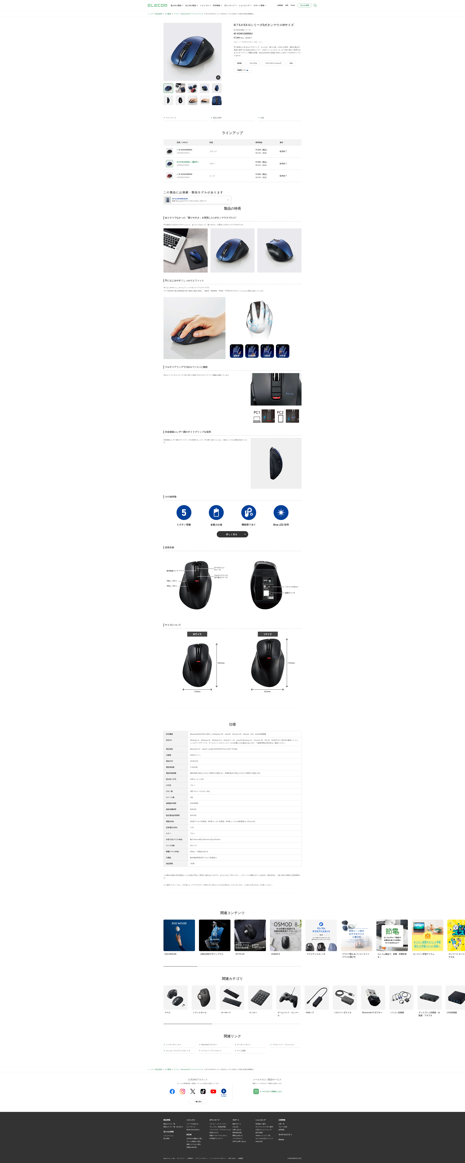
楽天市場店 (259, 1132)
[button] (190, 1120)
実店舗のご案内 (261, 1124)
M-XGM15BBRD (185, 174)
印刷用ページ (241, 70)
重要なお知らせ (237, 1135)
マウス (176, 14)
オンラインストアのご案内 (264, 1127)
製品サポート (236, 1124)
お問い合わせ (236, 1130)
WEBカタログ (214, 1132)
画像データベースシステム (218, 1135)
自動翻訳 (240, 1158)
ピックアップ (190, 1127)
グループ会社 (283, 1127)
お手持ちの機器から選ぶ (194, 1138)
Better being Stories (192, 1130)
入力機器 (167, 14)
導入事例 (166, 1138)
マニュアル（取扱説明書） (218, 1127)
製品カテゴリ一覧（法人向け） (173, 1127)
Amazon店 (259, 1141)
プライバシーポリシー (201, 1158)
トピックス (204, 5)
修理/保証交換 (237, 1132)
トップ (150, 14)
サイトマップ (180, 1158)
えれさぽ (235, 1127)
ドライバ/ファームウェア (273, 63)
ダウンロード (229, 5)
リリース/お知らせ (192, 1124)
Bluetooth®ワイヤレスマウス (192, 14)
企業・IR (281, 1124)
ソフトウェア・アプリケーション (220, 1130)
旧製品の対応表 (191, 1147)
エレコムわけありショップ (264, 1138)
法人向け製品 (190, 5)
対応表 (239, 63)
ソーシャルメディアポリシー (218, 1158)
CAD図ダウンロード (216, 1138)
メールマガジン (237, 1138)
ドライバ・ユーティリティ (218, 1124)
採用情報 (281, 1130)
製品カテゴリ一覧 (169, 1124)
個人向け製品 (176, 5)
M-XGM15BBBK (185, 150)
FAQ (291, 63)
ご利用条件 (190, 1158)
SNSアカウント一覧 (168, 1158)
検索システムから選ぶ (193, 1144)
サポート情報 (258, 5)
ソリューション (168, 1135)
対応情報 (216, 5)
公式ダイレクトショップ (263, 1130)
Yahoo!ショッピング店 (263, 1135)
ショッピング (244, 5)
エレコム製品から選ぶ (193, 1141)
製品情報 (158, 14)
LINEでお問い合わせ (239, 1141)
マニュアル (253, 63)
